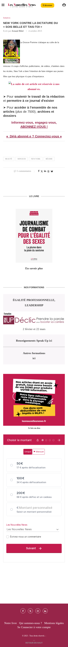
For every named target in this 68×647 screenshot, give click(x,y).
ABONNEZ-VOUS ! (34, 126)
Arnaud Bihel (18, 31)
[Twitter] (30, 610)
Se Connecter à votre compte (34, 627)
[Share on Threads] (48, 171)
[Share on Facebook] (38, 171)
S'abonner (47, 5)
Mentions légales (54, 623)
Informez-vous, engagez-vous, (34, 122)
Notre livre (10, 623)
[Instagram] (37, 610)
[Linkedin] (45, 610)
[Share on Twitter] (42, 171)
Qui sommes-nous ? (30, 623)
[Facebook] (22, 610)
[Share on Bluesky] (52, 171)
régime (49, 159)
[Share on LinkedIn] (45, 171)
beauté (8, 159)
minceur (22, 159)
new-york (35, 159)
